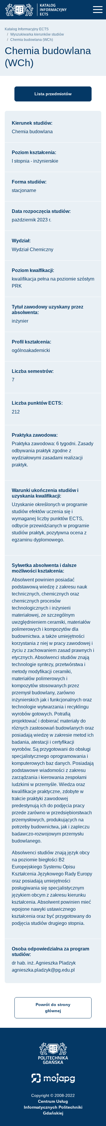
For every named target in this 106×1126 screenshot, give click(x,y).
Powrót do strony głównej (53, 1007)
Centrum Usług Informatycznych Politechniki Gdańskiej (53, 1107)
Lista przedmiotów (53, 93)
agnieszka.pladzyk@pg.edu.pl (43, 969)
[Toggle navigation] (98, 10)
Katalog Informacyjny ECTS (27, 29)
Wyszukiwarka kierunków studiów (37, 34)
